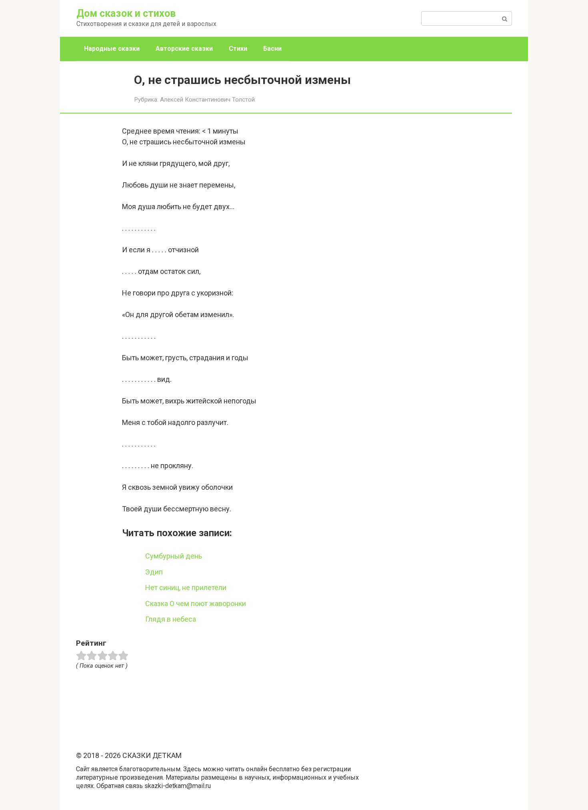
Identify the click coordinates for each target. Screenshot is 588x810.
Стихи (238, 48)
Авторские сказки (184, 48)
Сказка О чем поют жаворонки (195, 603)
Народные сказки (112, 48)
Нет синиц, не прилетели (185, 587)
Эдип (154, 572)
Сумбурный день (173, 556)
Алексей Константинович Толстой (207, 99)
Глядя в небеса (170, 619)
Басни (272, 48)
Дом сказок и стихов (126, 13)
